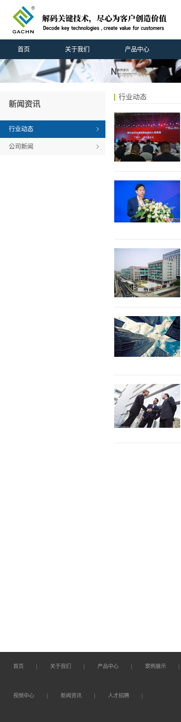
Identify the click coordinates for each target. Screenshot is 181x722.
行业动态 (21, 129)
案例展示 (155, 666)
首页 (24, 49)
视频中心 (23, 696)
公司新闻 (21, 146)
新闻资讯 (71, 696)
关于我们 (77, 49)
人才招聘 (118, 696)
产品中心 (137, 49)
